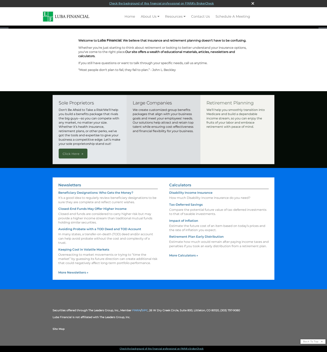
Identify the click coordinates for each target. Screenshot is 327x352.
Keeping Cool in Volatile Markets (83, 249)
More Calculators (183, 255)
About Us (148, 16)
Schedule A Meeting (233, 16)
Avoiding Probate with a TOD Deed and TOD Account (99, 229)
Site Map (59, 329)
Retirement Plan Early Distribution (196, 236)
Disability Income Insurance (191, 192)
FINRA (136, 310)
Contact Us (200, 16)
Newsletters (69, 185)
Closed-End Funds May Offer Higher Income (92, 209)
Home (130, 16)
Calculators (180, 185)
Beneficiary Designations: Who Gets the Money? (95, 192)
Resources (174, 16)
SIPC (145, 310)
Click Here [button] (71, 154)
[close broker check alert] (252, 3)
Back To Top (311, 341)
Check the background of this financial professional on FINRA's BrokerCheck (161, 3)
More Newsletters (73, 272)
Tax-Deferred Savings (186, 204)
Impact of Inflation (183, 221)
